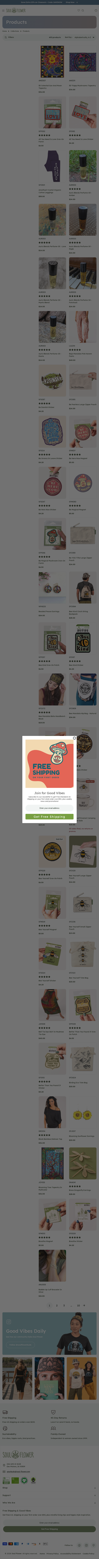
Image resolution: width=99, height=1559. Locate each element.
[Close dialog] (74, 738)
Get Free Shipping (49, 816)
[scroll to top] (95, 1554)
